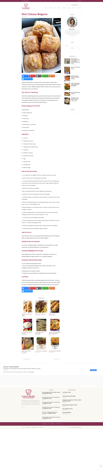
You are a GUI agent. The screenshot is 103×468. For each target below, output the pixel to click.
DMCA (23, 427)
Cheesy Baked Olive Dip (67, 408)
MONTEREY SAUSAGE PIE (55, 351)
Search (72, 48)
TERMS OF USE (27, 427)
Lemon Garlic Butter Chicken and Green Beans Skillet (75, 84)
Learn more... (72, 29)
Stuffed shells (52, 314)
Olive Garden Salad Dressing (26, 352)
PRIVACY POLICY (35, 427)
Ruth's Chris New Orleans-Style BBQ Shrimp (75, 77)
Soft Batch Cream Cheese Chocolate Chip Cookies (75, 99)
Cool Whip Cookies (66, 392)
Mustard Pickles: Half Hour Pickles (69, 404)
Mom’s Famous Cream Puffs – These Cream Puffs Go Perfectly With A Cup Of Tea (75, 61)
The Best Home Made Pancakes (69, 396)
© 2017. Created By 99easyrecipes (75, 427)
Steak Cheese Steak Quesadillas (39, 333)
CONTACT (40, 427)
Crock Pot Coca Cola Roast (41, 351)
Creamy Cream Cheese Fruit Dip (27, 333)
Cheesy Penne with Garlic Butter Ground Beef (54, 333)
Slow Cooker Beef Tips (40, 314)
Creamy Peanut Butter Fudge (27, 315)
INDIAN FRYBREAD (66, 412)
